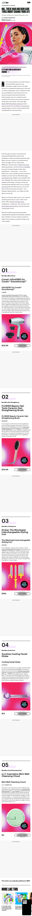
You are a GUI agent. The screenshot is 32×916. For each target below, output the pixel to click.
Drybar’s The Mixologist (7, 549)
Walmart (18, 428)
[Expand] (24, 901)
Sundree (9, 672)
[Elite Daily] (5, 3)
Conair (24, 295)
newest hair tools (23, 164)
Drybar (18, 549)
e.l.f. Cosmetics (16, 790)
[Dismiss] (29, 901)
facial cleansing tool (8, 206)
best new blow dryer (18, 201)
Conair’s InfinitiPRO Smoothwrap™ (10, 295)
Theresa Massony (9, 17)
